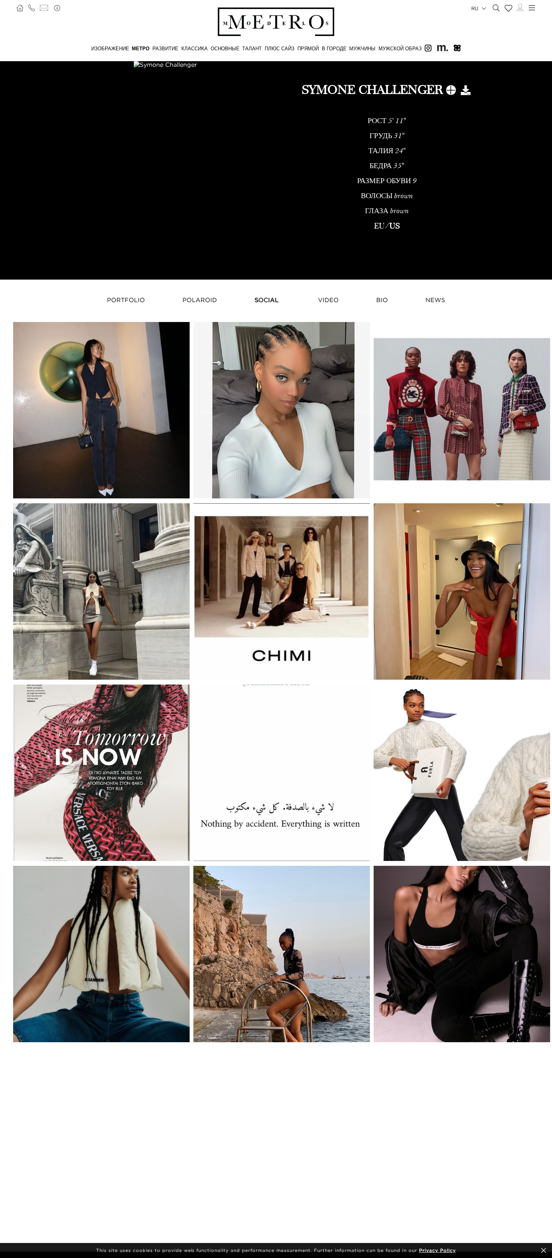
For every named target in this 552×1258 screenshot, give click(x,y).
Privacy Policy (437, 1250)
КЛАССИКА (194, 48)
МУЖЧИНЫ (362, 48)
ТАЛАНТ (252, 48)
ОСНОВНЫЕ (225, 48)
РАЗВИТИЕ (165, 48)
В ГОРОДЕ (334, 48)
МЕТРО (140, 48)
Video (328, 299)
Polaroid (199, 299)
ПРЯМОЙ (308, 48)
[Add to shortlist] (451, 91)
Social (267, 299)
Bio (382, 299)
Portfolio (126, 299)
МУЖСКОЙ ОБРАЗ (400, 48)
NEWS (435, 299)
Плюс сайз (279, 48)
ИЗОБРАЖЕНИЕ (110, 48)
